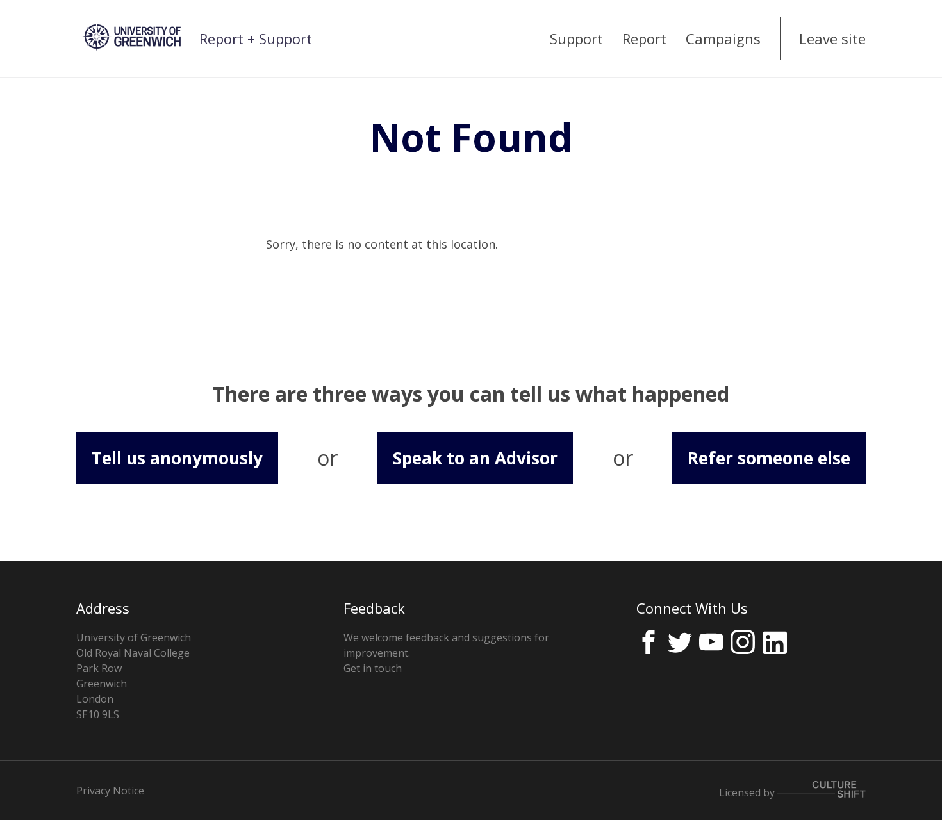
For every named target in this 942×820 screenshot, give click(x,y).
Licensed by (748, 792)
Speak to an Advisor (475, 458)
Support (576, 38)
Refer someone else (769, 458)
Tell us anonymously (177, 458)
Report (644, 38)
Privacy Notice (110, 790)
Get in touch (372, 668)
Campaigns (723, 38)
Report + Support (255, 38)
